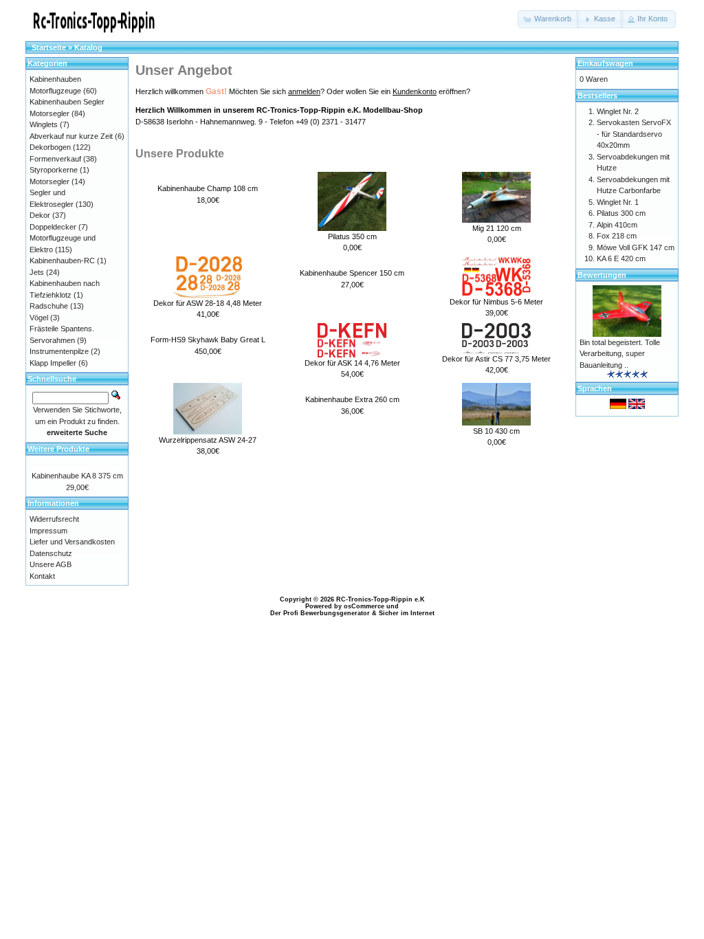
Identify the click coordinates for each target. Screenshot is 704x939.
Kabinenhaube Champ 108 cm (207, 188)
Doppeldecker (53, 227)
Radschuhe (49, 306)
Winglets (44, 124)
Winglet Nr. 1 (618, 202)
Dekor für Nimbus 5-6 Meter (496, 302)
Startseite (49, 47)
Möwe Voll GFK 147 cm (635, 247)
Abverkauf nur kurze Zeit (71, 136)
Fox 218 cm (617, 236)
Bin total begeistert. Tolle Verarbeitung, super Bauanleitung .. (620, 353)
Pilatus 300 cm (621, 213)
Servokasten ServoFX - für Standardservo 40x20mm (634, 133)
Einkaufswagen (605, 63)
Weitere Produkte (58, 449)
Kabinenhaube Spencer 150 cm (352, 273)
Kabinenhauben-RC (62, 260)
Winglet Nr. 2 (618, 111)
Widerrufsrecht (54, 519)
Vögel (39, 317)
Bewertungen (602, 275)
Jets (37, 272)
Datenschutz (51, 553)
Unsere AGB (51, 564)
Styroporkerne (54, 170)
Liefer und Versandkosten (72, 542)
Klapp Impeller (53, 363)
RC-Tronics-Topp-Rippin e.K (380, 599)
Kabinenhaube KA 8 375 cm (77, 476)
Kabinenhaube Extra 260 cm (352, 399)
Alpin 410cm (617, 225)
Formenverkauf (55, 159)
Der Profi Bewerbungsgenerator (320, 613)
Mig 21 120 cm (496, 228)
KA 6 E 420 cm (621, 258)
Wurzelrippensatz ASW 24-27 (207, 440)
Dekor (40, 215)
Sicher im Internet (406, 613)
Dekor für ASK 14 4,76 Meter (352, 363)
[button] (549, 19)
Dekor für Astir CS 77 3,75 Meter (496, 359)
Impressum (48, 531)
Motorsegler (49, 181)
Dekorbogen (50, 147)
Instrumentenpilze (59, 351)
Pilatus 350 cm (352, 236)
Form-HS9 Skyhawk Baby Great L (208, 339)
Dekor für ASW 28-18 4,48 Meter (207, 303)
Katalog (88, 47)
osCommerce (364, 606)
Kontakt (42, 576)
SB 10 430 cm (496, 431)
